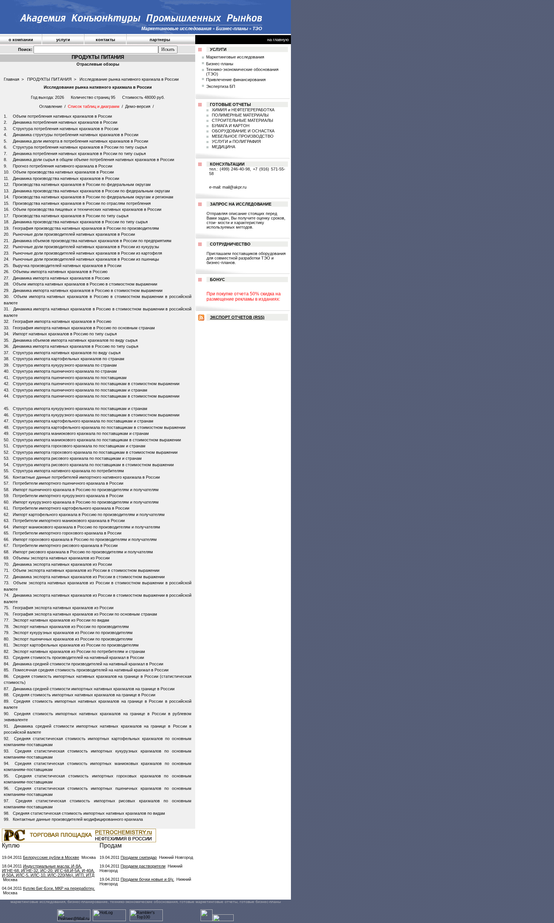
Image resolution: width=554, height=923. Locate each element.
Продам (110, 845)
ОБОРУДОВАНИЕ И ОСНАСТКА (242, 131)
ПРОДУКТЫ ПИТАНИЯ (49, 79)
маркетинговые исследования (38, 902)
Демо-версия (137, 106)
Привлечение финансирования (236, 79)
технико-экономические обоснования (144, 902)
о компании (21, 39)
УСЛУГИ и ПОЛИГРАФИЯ (236, 141)
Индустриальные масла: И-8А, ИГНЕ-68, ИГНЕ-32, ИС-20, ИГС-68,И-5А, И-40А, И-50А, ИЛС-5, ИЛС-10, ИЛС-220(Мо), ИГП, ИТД (48, 870)
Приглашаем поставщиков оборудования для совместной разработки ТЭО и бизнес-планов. (246, 258)
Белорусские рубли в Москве (51, 857)
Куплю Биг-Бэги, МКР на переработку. (59, 888)
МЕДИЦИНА (223, 146)
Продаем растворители (143, 866)
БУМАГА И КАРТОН (230, 125)
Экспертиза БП (220, 86)
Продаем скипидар (139, 857)
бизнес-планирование (87, 902)
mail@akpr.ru (234, 187)
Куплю (11, 845)
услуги (63, 39)
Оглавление (50, 106)
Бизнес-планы (219, 63)
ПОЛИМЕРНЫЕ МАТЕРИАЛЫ (240, 115)
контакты (105, 39)
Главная (11, 79)
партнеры (160, 39)
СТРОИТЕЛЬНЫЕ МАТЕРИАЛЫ (242, 120)
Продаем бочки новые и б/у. (147, 879)
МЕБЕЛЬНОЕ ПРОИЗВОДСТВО (242, 136)
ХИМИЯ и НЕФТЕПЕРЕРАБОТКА (242, 110)
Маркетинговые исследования (235, 57)
